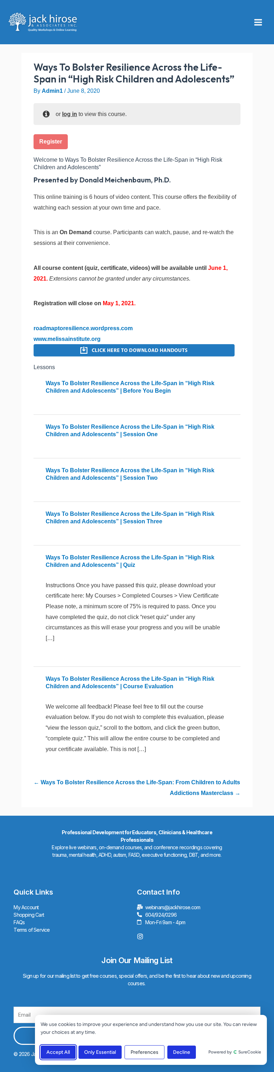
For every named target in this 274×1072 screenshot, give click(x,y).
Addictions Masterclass (202, 793)
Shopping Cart (29, 915)
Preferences (144, 1052)
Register (50, 142)
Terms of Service (32, 930)
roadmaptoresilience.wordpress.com (83, 328)
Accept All (58, 1052)
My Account (26, 907)
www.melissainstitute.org (67, 339)
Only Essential (100, 1052)
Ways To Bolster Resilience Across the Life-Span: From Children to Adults (139, 782)
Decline (181, 1052)
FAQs (19, 922)
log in (69, 114)
